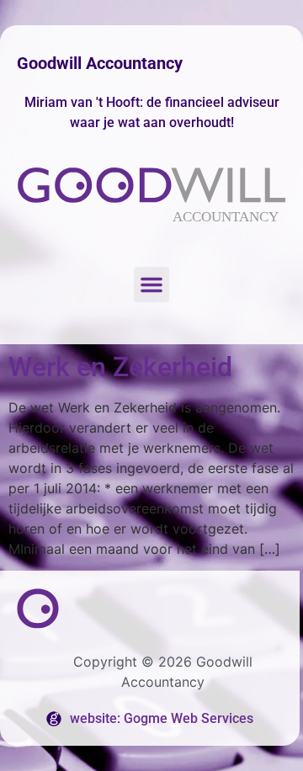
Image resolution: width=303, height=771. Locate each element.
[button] (151, 284)
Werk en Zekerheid (120, 367)
